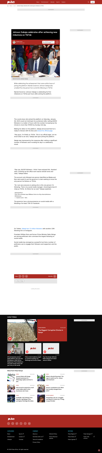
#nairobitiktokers (46, 194)
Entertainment (44, 2)
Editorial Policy (53, 434)
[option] (15, 355)
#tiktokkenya (18, 196)
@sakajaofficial (19, 192)
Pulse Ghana (71, 436)
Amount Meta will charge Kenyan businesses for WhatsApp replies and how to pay (24, 379)
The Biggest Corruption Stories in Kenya (50, 331)
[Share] (57, 42)
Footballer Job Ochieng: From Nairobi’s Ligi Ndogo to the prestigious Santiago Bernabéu (25, 399)
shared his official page (44, 131)
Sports (58, 2)
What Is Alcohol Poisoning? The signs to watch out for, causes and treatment (54, 378)
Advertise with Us (37, 436)
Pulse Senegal (87, 434)
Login (92, 2)
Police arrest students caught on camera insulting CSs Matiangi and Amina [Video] (33, 358)
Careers (63, 2)
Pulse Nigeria (71, 434)
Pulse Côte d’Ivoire (86, 437)
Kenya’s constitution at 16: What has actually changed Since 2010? (55, 389)
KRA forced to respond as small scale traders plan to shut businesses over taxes (25, 389)
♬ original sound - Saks (21, 197)
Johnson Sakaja (19, 280)
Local (14, 5)
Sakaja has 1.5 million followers (32, 228)
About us (35, 434)
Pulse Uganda (71, 439)
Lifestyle (52, 2)
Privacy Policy (36, 442)
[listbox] (51, 354)
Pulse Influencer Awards (53, 437)
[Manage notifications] (99, 450)
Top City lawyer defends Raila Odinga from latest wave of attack (50, 358)
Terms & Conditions (38, 439)
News (37, 2)
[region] (51, 354)
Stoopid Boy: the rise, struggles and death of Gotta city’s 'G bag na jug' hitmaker (55, 399)
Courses (21, 439)
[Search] (88, 2)
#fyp (40, 194)
